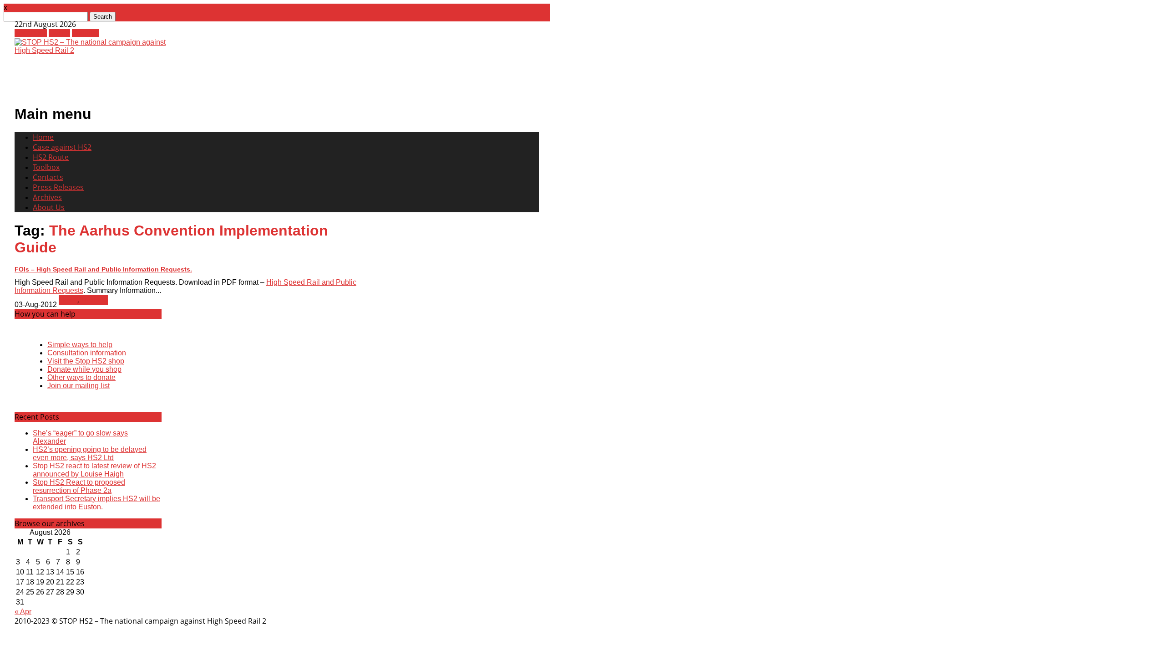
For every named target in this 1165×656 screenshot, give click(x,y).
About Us (49, 207)
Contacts (48, 177)
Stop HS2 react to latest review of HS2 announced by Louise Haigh (94, 470)
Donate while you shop (84, 369)
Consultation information (86, 353)
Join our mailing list (78, 386)
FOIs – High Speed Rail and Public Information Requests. (103, 269)
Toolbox (46, 167)
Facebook (31, 33)
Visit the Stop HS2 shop (85, 361)
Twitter (59, 33)
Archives (47, 197)
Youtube (85, 33)
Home (43, 137)
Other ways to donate (81, 377)
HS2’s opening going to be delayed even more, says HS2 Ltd (90, 453)
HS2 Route (51, 157)
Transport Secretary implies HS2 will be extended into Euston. (96, 503)
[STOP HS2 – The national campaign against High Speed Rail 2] (95, 50)
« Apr (23, 611)
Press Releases (58, 187)
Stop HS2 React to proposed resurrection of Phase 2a (79, 486)
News (68, 300)
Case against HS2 (62, 147)
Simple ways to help (79, 344)
